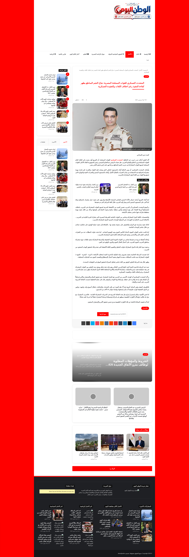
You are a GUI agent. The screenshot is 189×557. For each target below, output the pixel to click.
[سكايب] (93, 323)
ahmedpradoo (121, 553)
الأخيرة (54, 142)
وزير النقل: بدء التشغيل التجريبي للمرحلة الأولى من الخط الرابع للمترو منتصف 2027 (126, 187)
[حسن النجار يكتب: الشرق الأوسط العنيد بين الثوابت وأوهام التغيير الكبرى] (58, 515)
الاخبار (145, 308)
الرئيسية (146, 54)
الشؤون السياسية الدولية (115, 54)
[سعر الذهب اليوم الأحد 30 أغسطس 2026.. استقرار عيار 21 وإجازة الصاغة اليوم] (62, 114)
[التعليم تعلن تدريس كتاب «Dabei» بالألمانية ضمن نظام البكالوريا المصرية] (62, 127)
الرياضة (52, 54)
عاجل (138, 54)
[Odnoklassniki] (102, 323)
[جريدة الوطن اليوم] (132, 11)
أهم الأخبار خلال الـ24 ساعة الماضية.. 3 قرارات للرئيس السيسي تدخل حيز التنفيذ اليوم (138, 454)
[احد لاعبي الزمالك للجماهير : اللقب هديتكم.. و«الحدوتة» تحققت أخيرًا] (87, 515)
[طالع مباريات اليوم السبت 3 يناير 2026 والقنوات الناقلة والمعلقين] (117, 523)
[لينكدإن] (125, 323)
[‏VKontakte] (106, 323)
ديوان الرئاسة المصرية (98, 54)
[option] (112, 362)
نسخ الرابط (103, 314)
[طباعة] (83, 323)
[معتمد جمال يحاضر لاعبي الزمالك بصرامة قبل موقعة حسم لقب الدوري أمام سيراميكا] (87, 540)
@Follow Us (70, 486)
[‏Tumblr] (120, 323)
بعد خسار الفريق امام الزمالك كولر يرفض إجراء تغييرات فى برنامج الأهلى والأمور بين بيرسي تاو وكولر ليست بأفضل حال (110, 513)
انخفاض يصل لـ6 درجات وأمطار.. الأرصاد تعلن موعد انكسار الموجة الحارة (88, 454)
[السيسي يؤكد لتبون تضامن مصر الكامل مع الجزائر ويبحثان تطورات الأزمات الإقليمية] (58, 527)
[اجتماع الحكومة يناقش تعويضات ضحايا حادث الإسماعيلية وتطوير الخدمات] (112, 442)
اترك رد (112, 469)
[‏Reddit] (111, 323)
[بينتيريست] (116, 323)
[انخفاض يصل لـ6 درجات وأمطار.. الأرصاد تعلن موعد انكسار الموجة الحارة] (86, 442)
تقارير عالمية (62, 54)
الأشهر (65, 142)
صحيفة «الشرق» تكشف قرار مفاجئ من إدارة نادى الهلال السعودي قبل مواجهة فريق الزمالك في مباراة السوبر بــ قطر (109, 534)
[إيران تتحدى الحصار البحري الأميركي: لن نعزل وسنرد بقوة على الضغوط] (62, 79)
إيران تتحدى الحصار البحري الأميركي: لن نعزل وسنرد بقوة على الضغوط (47, 77)
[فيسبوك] (134, 323)
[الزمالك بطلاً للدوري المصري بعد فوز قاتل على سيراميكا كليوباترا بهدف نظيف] (87, 527)
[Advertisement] (94, 36)
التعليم (85, 54)
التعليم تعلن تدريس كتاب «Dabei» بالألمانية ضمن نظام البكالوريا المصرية (48, 125)
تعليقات (42, 142)
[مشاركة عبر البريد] (88, 323)
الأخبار (130, 54)
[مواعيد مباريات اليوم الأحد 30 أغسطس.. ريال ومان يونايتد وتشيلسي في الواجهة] (62, 103)
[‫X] (130, 323)
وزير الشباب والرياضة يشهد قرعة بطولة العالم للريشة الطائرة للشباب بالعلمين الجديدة (87, 187)
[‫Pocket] (97, 323)
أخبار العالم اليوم (74, 54)
